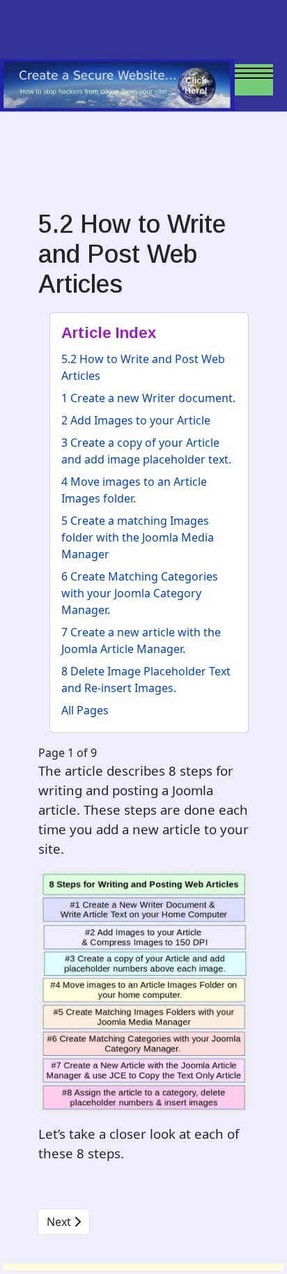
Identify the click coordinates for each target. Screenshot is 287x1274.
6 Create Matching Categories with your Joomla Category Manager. (139, 593)
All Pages (85, 710)
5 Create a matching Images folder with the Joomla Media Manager (137, 537)
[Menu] (254, 90)
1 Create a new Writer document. (148, 398)
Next (60, 1221)
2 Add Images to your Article (135, 420)
